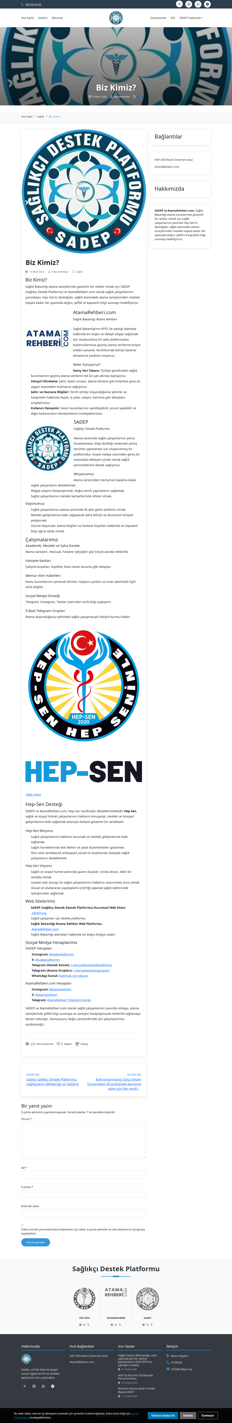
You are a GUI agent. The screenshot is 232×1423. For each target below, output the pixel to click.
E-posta (27, 1187)
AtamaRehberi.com (45, 929)
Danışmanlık (158, 18)
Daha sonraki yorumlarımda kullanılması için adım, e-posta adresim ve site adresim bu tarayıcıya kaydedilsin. (83, 1231)
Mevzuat (57, 18)
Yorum (26, 1119)
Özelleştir (207, 1415)
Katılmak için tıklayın (73, 976)
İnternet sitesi (30, 1206)
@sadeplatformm (61, 954)
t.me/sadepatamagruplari (91, 970)
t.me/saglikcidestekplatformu (91, 965)
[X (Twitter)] (88, 1324)
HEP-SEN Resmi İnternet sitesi (174, 160)
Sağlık (140, 96)
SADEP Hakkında (190, 18)
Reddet (188, 1415)
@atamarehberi (60, 989)
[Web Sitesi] (80, 1324)
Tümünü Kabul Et (163, 1415)
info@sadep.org (181, 1369)
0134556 (176, 1362)
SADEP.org (39, 913)
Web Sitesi (33, 794)
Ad (24, 1168)
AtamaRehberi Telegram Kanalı (69, 1000)
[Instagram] (84, 1324)
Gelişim (43, 18)
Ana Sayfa (27, 18)
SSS (173, 18)
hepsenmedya (60, 271)
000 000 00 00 (33, 4)
